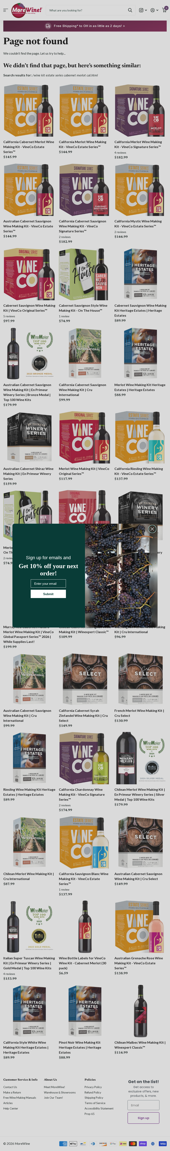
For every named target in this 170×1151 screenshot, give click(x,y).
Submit (48, 594)
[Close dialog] (152, 529)
